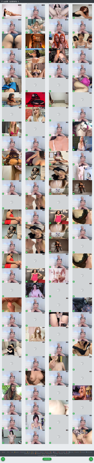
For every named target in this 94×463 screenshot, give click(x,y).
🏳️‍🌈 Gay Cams (76, 452)
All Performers (52, 455)
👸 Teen (32, 452)
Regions (44, 455)
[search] (91, 459)
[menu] (3, 459)
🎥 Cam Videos (55, 453)
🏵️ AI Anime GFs (38, 453)
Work (46, 455)
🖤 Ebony (7, 452)
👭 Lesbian (63, 452)
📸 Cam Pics (61, 453)
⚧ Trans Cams (82, 452)
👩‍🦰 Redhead (47, 452)
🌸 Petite (54, 452)
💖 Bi (67, 452)
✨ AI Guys (43, 453)
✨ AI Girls (32, 453)
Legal (55, 455)
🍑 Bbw (51, 452)
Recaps (48, 455)
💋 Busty (58, 452)
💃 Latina (11, 452)
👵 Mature (29, 452)
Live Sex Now (47, 458)
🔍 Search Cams (67, 453)
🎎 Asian (3, 452)
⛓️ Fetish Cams (27, 453)
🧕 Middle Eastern (23, 452)
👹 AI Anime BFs (49, 453)
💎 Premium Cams (89, 452)
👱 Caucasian (16, 452)
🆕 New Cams (71, 452)
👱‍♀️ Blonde (37, 452)
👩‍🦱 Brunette (42, 452)
